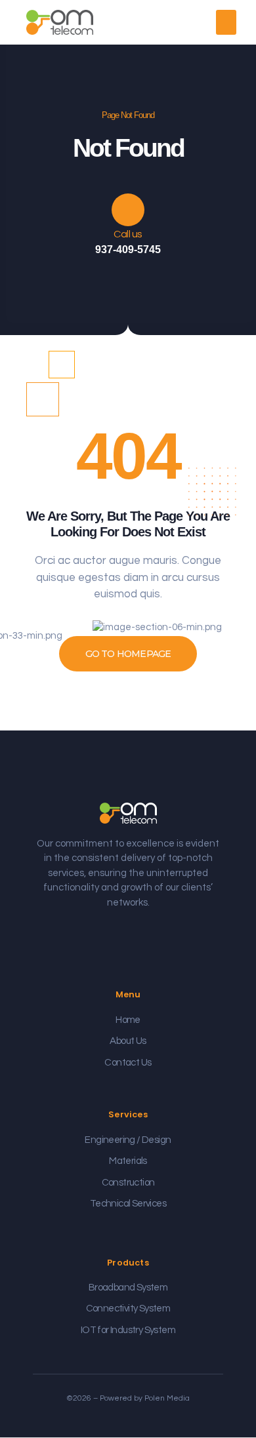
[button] (226, 22)
